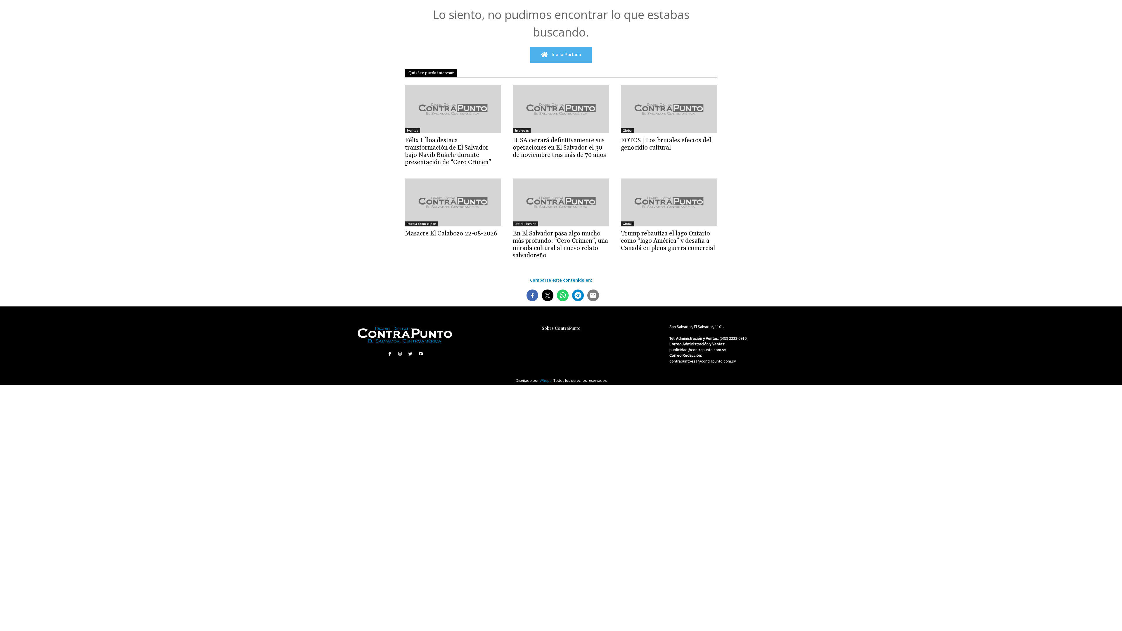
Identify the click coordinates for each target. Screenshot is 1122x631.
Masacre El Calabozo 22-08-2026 (451, 234)
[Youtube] (420, 354)
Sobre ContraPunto (561, 328)
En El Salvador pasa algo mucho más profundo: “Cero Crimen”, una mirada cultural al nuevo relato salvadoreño (560, 244)
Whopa (546, 380)
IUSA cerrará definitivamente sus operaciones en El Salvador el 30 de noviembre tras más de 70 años (559, 148)
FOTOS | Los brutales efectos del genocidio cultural (666, 144)
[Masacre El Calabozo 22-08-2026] (453, 202)
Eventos (412, 131)
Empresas (522, 131)
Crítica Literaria (525, 224)
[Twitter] (410, 354)
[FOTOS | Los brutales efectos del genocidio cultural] (669, 109)
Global (628, 131)
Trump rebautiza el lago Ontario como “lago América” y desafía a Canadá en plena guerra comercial (668, 241)
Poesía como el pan (421, 224)
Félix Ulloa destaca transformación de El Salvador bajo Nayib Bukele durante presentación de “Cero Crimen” (448, 151)
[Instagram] (400, 354)
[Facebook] (389, 354)
